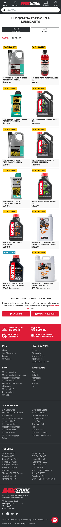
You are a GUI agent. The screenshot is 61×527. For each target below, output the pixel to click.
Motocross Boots (39, 409)
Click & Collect (38, 353)
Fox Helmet (7, 415)
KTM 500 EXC (8, 470)
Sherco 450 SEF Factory (12, 473)
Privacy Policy (20, 523)
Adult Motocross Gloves (12, 412)
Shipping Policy (38, 356)
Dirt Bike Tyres (38, 429)
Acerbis (35, 383)
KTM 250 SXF (37, 467)
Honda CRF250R (39, 459)
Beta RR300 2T (8, 453)
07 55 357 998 (9, 508)
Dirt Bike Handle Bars (41, 435)
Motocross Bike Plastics (12, 418)
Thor (34, 386)
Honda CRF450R (9, 461)
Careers (5, 356)
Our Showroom (9, 353)
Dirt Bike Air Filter (10, 424)
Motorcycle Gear (9, 389)
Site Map (31, 523)
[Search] (4, 9)
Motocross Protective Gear (14, 375)
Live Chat (17, 314)
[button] (54, 520)
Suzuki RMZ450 (9, 476)
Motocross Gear (9, 372)
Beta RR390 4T (38, 453)
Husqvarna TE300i (10, 464)
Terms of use (7, 523)
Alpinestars (36, 377)
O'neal (34, 380)
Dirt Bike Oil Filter (39, 432)
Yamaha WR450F (9, 478)
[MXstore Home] (16, 491)
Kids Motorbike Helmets (13, 383)
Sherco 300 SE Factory (42, 470)
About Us (6, 350)
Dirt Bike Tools (8, 432)
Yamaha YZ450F (39, 476)
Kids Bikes (6, 386)
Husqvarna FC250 (39, 461)
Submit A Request (46, 314)
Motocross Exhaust (40, 415)
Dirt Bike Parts (8, 380)
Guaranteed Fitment (41, 361)
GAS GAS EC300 (39, 456)
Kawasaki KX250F (39, 464)
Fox (33, 372)
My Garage (6, 358)
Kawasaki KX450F (9, 467)
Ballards (35, 375)
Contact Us (37, 350)
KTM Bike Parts (38, 424)
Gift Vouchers (8, 392)
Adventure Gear (39, 412)
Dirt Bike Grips (8, 409)
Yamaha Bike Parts (10, 421)
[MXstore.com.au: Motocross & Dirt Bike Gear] (30, 3)
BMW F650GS (8, 456)
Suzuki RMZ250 (38, 473)
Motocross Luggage (10, 435)
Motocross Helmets (11, 377)
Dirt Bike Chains (9, 429)
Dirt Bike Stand (38, 418)
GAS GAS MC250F (10, 459)
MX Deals (6, 394)
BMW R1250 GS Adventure (43, 478)
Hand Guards (37, 421)
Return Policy (37, 358)
